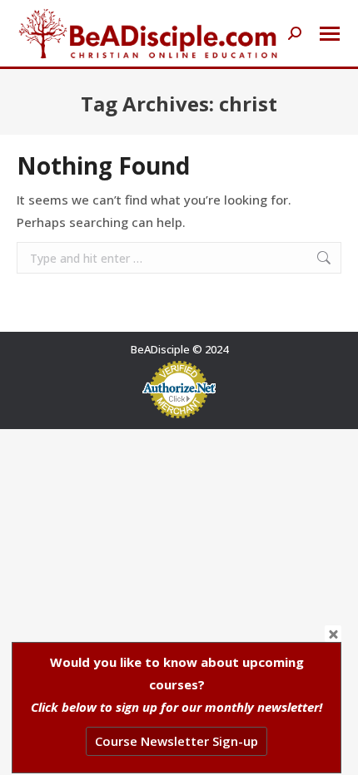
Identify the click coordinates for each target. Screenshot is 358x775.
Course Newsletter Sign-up (176, 741)
